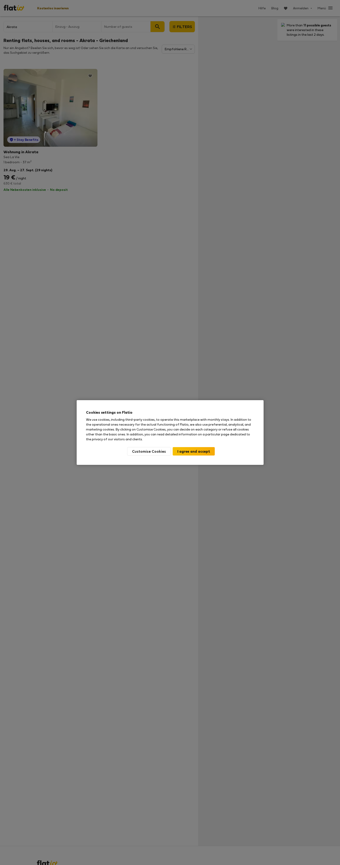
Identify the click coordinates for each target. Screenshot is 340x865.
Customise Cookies (149, 451)
